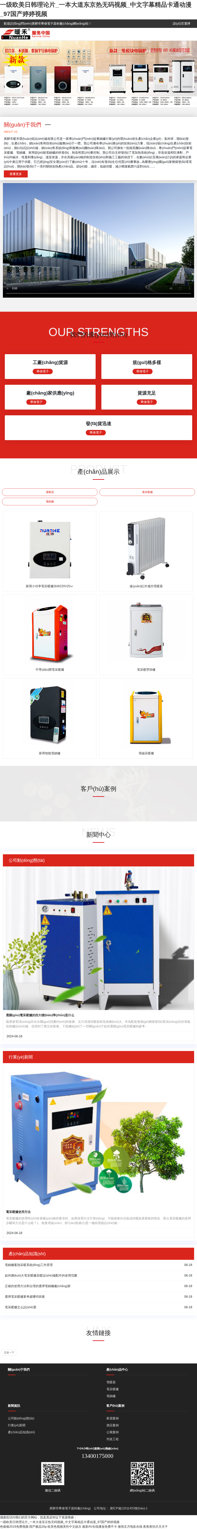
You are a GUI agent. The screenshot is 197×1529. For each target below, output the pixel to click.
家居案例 (112, 1418)
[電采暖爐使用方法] (98, 1134)
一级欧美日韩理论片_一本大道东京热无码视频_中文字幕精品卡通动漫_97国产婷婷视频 (59, 1522)
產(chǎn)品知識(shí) (21, 1432)
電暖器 (50, 492)
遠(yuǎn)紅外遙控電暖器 (146, 586)
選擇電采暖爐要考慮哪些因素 (25, 1296)
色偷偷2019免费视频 (14, 1526)
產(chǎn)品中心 (117, 1369)
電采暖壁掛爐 (146, 669)
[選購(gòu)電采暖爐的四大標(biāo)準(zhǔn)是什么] (98, 938)
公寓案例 (112, 1432)
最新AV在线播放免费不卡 (99, 1526)
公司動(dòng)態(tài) (21, 1418)
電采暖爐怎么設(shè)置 (20, 1307)
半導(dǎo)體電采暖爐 (49, 669)
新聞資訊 (14, 1405)
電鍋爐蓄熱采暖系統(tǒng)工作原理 (29, 1265)
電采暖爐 (147, 492)
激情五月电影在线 (130, 1526)
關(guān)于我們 (19, 1369)
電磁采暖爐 (146, 753)
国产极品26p (38, 1526)
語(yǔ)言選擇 (181, 23)
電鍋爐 (50, 501)
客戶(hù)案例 (115, 1405)
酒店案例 (112, 1425)
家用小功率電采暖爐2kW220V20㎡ (49, 586)
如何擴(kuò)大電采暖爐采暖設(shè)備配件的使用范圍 (41, 1275)
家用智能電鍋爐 (49, 753)
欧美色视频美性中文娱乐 (64, 1526)
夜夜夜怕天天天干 (155, 1526)
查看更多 (16, 174)
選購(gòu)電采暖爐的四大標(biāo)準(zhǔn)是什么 (40, 1015)
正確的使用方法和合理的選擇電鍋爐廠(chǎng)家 (38, 1286)
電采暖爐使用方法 (18, 1211)
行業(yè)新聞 (16, 1425)
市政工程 (112, 1439)
